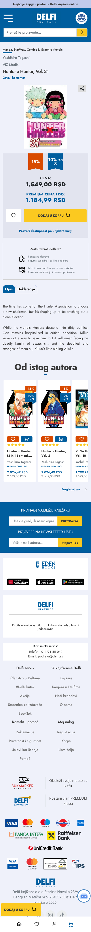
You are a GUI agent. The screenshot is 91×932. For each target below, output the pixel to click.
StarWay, (20, 49)
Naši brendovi (66, 695)
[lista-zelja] (13, 439)
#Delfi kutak (25, 686)
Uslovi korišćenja (25, 749)
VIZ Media (11, 64)
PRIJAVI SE (70, 542)
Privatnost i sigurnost (25, 740)
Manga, (8, 49)
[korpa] (27, 439)
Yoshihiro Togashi (16, 57)
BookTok (25, 713)
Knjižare (66, 678)
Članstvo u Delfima (25, 678)
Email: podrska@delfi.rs (45, 656)
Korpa (66, 740)
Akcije (25, 695)
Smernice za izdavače (25, 704)
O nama (66, 704)
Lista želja (66, 749)
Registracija (66, 732)
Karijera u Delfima (66, 686)
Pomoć (25, 758)
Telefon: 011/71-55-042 (45, 651)
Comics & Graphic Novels (45, 49)
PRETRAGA (69, 521)
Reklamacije (25, 732)
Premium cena (40, 194)
